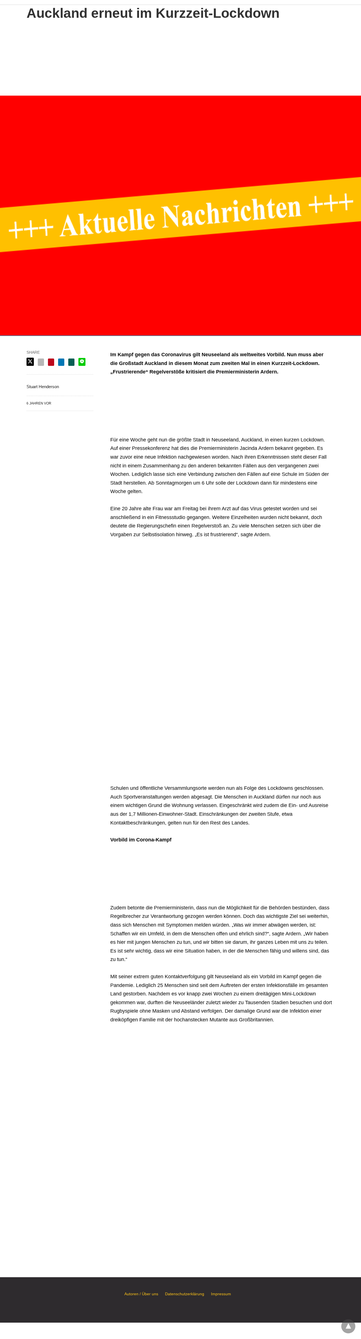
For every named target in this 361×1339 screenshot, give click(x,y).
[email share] (41, 362)
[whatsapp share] (71, 362)
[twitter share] (30, 362)
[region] (180, 56)
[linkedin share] (61, 362)
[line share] (81, 362)
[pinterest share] (51, 362)
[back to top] (348, 1326)
